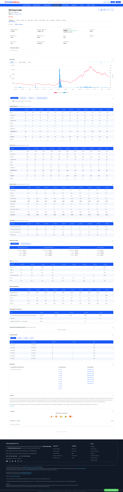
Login (113, 2)
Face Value (13, 42)
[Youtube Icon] (7, 461)
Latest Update (14, 97)
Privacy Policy (93, 448)
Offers (108, 2)
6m (97, 61)
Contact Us (74, 451)
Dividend (13, 338)
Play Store (79, 468)
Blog (73, 453)
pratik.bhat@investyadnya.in (34, 468)
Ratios (48, 20)
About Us (74, 448)
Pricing (88, 5)
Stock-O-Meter (56, 5)
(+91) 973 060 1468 (12, 456)
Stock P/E (93, 30)
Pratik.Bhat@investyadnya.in (26, 473)
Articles (93, 5)
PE (15, 62)
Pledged (92, 36)
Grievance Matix (94, 460)
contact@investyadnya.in (26, 467)
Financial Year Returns (25, 243)
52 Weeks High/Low (42, 30)
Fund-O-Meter (65, 5)
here (60, 468)
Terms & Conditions (95, 451)
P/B (64, 36)
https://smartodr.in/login (15, 476)
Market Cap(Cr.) (15, 30)
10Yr (111, 61)
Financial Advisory (27, 5)
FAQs (73, 457)
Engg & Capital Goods (16, 13)
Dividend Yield (41, 36)
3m (94, 61)
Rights (26, 338)
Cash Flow (36, 20)
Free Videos (74, 455)
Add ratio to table (14, 47)
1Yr (101, 61)
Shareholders (52, 20)
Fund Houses (58, 20)
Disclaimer (93, 446)
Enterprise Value (40, 41)
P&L (26, 20)
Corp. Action (64, 20)
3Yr (104, 61)
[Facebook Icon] (9, 461)
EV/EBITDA (66, 42)
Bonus (20, 338)
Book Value (13, 36)
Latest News (23, 98)
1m (91, 61)
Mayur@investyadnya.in (27, 472)
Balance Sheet (30, 20)
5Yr (108, 61)
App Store (84, 468)
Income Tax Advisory (57, 455)
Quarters (22, 20)
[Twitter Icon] (15, 461)
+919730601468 (39, 467)
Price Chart (18, 20)
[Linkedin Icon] (12, 461)
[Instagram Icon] (18, 461)
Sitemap (92, 453)
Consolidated (20, 24)
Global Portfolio (47, 5)
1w (88, 61)
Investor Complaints (95, 455)
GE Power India (12, 20)
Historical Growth (42, 20)
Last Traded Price (68, 29)
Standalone (11, 24)
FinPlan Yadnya (56, 457)
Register (118, 2)
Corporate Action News (42, 98)
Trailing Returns (15, 243)
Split (32, 338)
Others (82, 5)
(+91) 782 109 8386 (25, 456)
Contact (105, 2)
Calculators (74, 5)
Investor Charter (94, 457)
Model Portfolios (36, 5)
